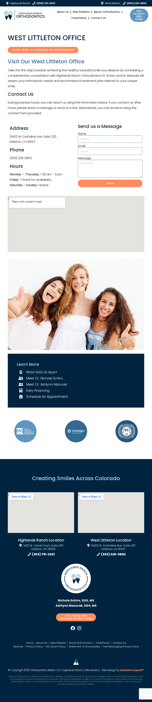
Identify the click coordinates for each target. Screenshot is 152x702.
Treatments (79, 18)
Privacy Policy (35, 646)
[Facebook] (73, 628)
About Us (63, 12)
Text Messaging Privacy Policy (121, 646)
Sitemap (18, 646)
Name (82, 133)
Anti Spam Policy (56, 646)
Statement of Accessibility (84, 646)
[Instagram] (79, 628)
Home (29, 642)
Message (84, 158)
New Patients (81, 12)
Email (81, 146)
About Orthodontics (107, 12)
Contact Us (98, 18)
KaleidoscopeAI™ (132, 670)
